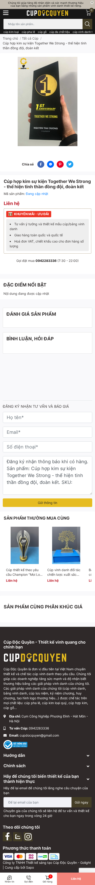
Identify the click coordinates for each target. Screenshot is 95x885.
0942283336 (46, 261)
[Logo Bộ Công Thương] (15, 744)
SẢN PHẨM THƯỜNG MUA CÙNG (37, 518)
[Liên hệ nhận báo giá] (47, 4)
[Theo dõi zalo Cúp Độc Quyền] (18, 836)
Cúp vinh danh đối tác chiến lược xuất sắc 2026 (63, 574)
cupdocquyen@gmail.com (39, 735)
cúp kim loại (11, 32)
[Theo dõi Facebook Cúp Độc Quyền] (8, 836)
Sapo (30, 867)
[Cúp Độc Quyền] (47, 13)
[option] (47, 101)
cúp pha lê (28, 32)
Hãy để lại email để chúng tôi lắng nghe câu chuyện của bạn (45, 790)
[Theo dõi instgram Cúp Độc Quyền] (29, 836)
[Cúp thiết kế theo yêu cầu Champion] (24, 545)
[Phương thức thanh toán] (31, 856)
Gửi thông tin (47, 503)
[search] (87, 24)
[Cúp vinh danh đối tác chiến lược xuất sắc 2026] (66, 545)
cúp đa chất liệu (59, 32)
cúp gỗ (42, 32)
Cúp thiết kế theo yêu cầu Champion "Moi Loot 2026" (24, 574)
